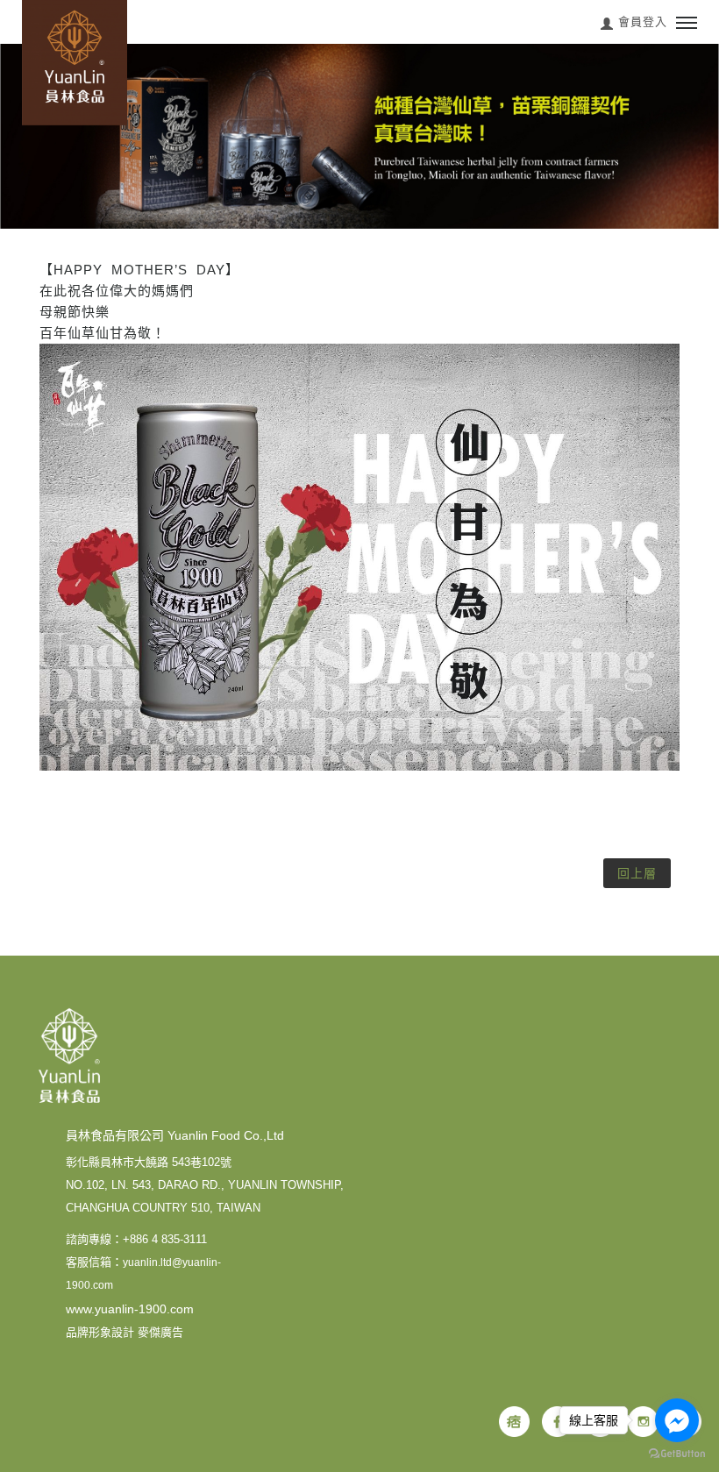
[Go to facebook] (677, 1420)
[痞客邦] (514, 1421)
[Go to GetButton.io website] (677, 1454)
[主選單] (686, 23)
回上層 (637, 873)
